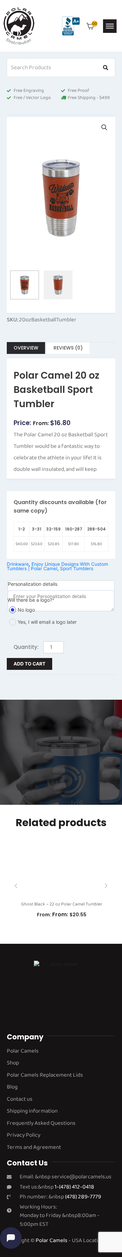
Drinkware (18, 564)
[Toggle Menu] (110, 25)
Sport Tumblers (76, 568)
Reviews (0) (68, 347)
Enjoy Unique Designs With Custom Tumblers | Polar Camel (57, 566)
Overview (26, 347)
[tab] (26, 348)
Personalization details (32, 584)
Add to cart (29, 663)
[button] (104, 127)
